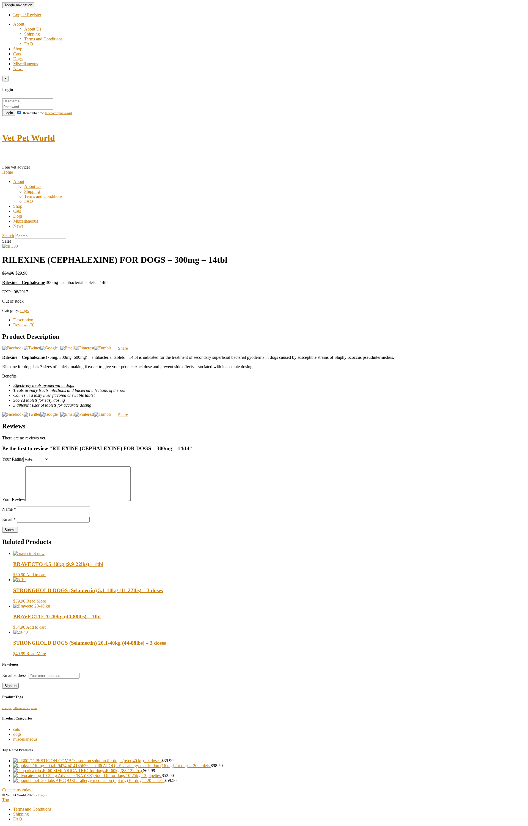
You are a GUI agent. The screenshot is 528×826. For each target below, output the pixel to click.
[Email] (67, 348)
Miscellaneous (25, 63)
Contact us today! (17, 789)
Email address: (15, 675)
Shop (17, 49)
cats (16, 729)
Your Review (13, 499)
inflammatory (21, 708)
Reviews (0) (23, 324)
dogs (24, 310)
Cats (17, 53)
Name (9, 509)
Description (23, 320)
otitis (34, 708)
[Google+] (50, 348)
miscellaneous (25, 739)
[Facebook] (13, 348)
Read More (36, 601)
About (18, 24)
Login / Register (27, 14)
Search (8, 235)
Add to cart (36, 574)
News (18, 68)
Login (8, 113)
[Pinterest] (84, 348)
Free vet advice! (16, 167)
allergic (7, 708)
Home (7, 172)
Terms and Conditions (43, 39)
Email (9, 519)
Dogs (18, 58)
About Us (32, 29)
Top (5, 799)
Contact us (11, 162)
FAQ (28, 44)
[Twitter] (32, 348)
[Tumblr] (102, 348)
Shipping (32, 34)
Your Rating (12, 459)
